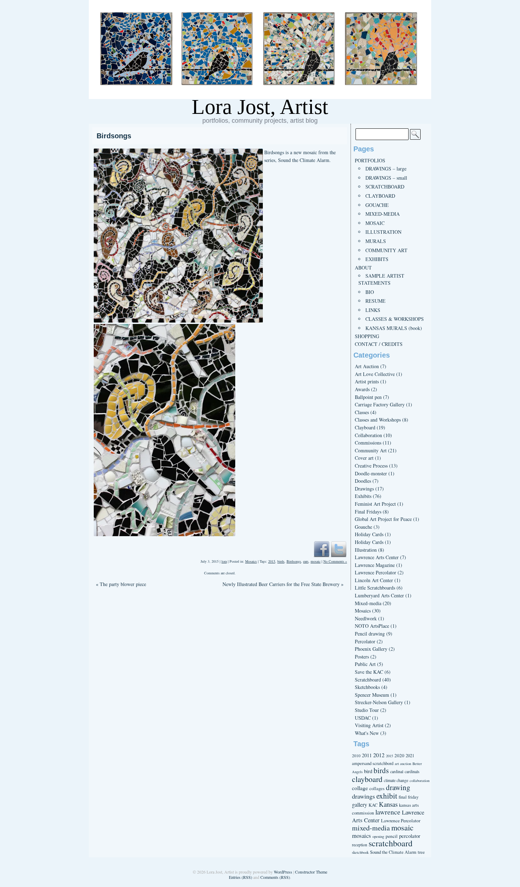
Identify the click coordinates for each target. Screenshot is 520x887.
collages (377, 788)
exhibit (386, 795)
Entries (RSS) (240, 877)
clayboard (367, 779)
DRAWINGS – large (385, 168)
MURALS (375, 241)
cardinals (412, 771)
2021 (410, 756)
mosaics (361, 835)
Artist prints (367, 381)
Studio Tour (367, 710)
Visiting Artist (369, 725)
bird (368, 771)
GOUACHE (377, 205)
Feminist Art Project (375, 503)
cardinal (396, 771)
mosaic (315, 561)
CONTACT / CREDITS (379, 344)
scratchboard (390, 843)
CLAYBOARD (380, 195)
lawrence (387, 811)
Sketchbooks (367, 687)
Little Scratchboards (375, 587)
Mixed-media (368, 603)
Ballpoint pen (368, 397)
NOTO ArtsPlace (372, 625)
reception (359, 844)
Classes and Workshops (378, 419)
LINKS (372, 310)
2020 (399, 755)
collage (360, 788)
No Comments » (335, 561)
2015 (271, 561)
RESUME (375, 300)
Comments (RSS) (275, 877)
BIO (369, 292)
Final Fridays (368, 511)
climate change (396, 780)
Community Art (371, 450)
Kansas (388, 804)
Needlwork (366, 618)
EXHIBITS (376, 259)
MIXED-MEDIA (382, 213)
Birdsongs (114, 136)
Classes (362, 412)
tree (421, 852)
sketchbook (360, 852)
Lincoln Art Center (374, 580)
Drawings (364, 488)
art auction (403, 763)
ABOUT (363, 267)
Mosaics (251, 561)
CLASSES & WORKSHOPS (394, 318)
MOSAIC (375, 223)
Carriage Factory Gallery (380, 404)
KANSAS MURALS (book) (393, 328)
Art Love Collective (375, 374)
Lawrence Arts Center (377, 557)
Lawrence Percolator (375, 572)
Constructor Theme (311, 872)
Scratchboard (368, 679)
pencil (392, 836)
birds (280, 561)
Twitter (338, 548)
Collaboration (368, 435)
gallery (359, 804)
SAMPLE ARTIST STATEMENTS (381, 279)
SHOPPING (367, 336)
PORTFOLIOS (370, 160)
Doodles (363, 480)
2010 (356, 755)
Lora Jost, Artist (260, 106)
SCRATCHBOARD (384, 186)
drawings (363, 796)
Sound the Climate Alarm (393, 852)
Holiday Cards (369, 534)
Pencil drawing (370, 633)
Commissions (368, 442)
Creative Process (371, 465)
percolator (409, 835)
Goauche (363, 526)
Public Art (365, 664)
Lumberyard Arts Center (379, 595)
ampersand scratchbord (372, 763)
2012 (379, 755)
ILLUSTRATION (383, 231)
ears (305, 561)
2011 (367, 755)
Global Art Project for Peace (383, 519)
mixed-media (371, 828)
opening (378, 836)
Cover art (364, 457)
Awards (362, 389)
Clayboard (365, 427)
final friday (408, 797)
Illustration (366, 549)
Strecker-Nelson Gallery (379, 702)
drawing (398, 787)
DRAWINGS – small (386, 177)
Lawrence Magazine (375, 565)
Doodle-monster (371, 473)
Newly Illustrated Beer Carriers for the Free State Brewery (283, 584)
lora (224, 561)
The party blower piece (121, 584)
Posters (362, 656)
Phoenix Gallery (371, 648)
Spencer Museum (372, 694)
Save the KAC (369, 671)
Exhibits (363, 496)
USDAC (363, 717)
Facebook (321, 548)
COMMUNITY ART (386, 250)
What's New (367, 733)
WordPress (283, 872)
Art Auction (367, 366)
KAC (373, 805)
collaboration (419, 780)
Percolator (365, 641)
